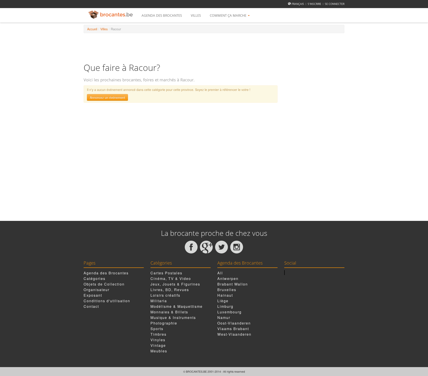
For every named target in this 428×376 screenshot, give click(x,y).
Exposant (93, 295)
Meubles (158, 350)
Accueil (92, 29)
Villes (196, 15)
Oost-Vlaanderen (234, 323)
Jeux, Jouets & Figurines (175, 284)
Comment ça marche (228, 15)
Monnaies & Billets (169, 311)
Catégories (94, 278)
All (220, 272)
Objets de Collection (104, 284)
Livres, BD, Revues (169, 289)
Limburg (225, 306)
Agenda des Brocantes (162, 15)
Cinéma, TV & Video (170, 278)
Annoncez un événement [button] (107, 97)
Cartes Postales (166, 272)
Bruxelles (226, 289)
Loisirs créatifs (165, 295)
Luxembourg (229, 311)
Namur (223, 317)
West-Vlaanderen (234, 334)
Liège (222, 300)
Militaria (158, 300)
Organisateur (96, 289)
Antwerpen (228, 278)
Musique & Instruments (173, 317)
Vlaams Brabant (233, 328)
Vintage (158, 345)
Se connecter (334, 4)
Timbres (158, 334)
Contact (91, 306)
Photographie (163, 323)
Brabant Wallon (232, 284)
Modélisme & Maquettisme (176, 306)
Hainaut (225, 295)
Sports (156, 328)
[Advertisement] (214, 48)
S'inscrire (314, 4)
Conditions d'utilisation (107, 300)
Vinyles (157, 339)
